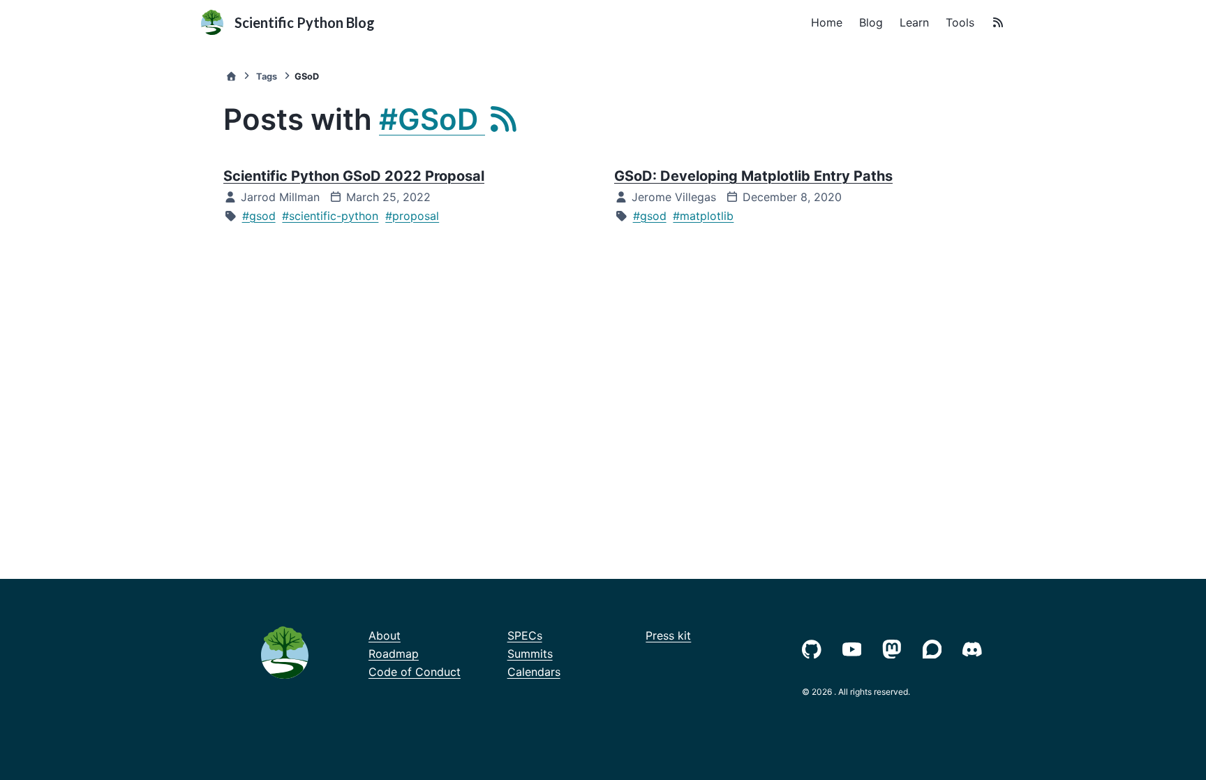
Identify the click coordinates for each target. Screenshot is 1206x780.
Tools (960, 22)
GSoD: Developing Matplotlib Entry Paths (753, 176)
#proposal (412, 216)
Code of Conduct (414, 672)
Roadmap (393, 654)
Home (826, 22)
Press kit (668, 635)
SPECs (524, 635)
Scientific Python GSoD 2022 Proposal (353, 176)
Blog (871, 22)
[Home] (231, 76)
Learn (914, 22)
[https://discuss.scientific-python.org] (935, 647)
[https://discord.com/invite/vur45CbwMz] (975, 647)
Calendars (533, 672)
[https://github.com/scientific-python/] (814, 647)
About (384, 635)
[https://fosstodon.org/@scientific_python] (894, 647)
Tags (266, 76)
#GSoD (432, 119)
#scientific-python (330, 216)
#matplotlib (703, 216)
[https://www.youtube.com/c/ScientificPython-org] (855, 647)
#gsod (259, 216)
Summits (530, 654)
